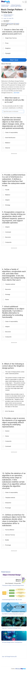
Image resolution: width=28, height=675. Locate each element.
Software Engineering (8, 14)
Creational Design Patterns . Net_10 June (12, 599)
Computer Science (7, 16)
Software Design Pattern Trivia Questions (12, 642)
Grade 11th (6, 18)
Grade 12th (11, 18)
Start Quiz (14, 60)
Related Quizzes (5, 572)
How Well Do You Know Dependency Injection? (13, 613)
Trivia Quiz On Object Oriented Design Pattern (13, 585)
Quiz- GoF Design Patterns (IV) (9, 656)
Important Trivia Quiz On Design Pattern (11, 628)
